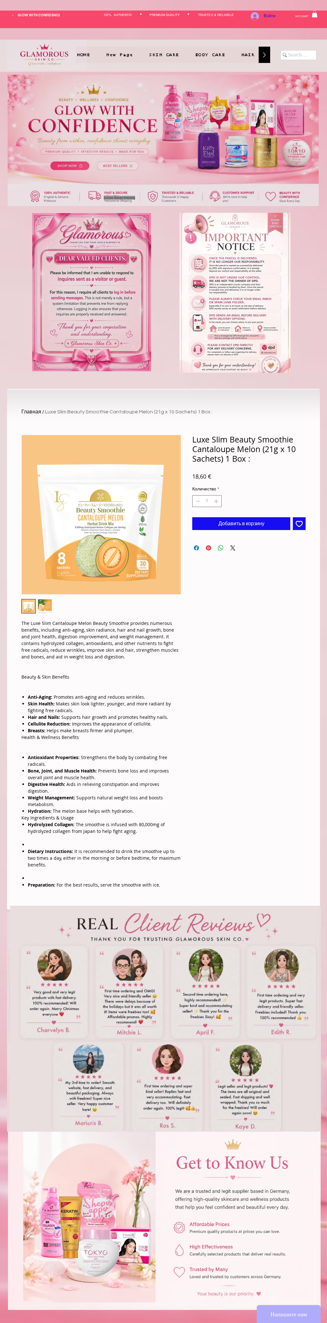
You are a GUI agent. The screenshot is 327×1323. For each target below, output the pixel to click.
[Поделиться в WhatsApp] (220, 548)
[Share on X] (233, 548)
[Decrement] (197, 501)
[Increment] (217, 501)
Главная (31, 411)
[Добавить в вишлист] (299, 523)
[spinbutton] (207, 501)
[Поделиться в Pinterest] (208, 548)
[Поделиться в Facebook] (196, 548)
